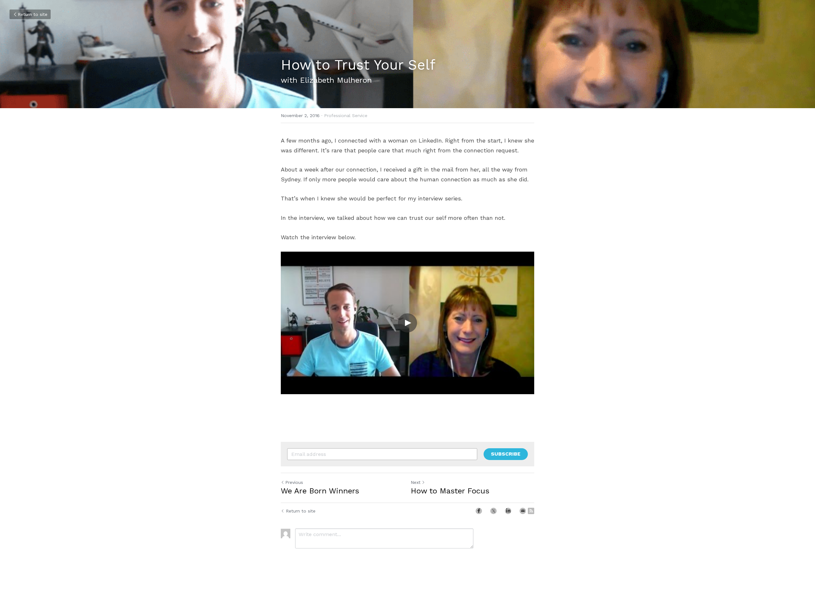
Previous (294, 482)
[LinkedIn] (508, 511)
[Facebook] (479, 511)
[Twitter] (493, 511)
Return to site (32, 14)
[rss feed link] (531, 511)
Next (416, 482)
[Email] (523, 511)
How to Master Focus (450, 490)
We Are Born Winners (320, 490)
